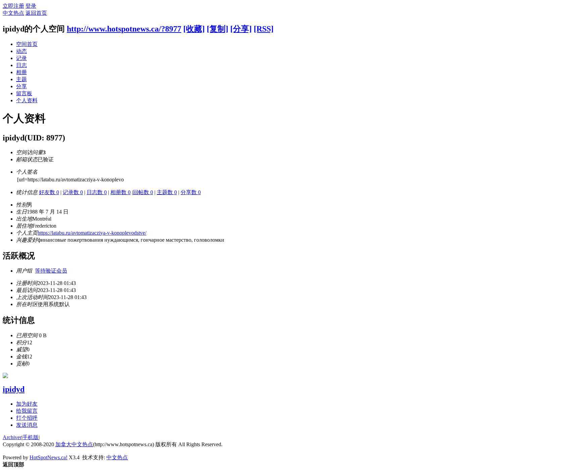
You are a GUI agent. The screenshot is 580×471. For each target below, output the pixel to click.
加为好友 (27, 404)
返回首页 (36, 13)
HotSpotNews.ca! (48, 457)
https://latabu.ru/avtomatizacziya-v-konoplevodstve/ (92, 233)
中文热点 (13, 13)
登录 (31, 6)
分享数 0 (191, 192)
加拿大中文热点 (74, 444)
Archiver (12, 437)
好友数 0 (49, 192)
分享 (21, 86)
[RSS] (264, 28)
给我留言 (27, 411)
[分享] (241, 28)
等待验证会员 (51, 271)
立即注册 (13, 6)
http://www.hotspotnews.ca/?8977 (124, 28)
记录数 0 (73, 192)
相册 (21, 72)
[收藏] (194, 28)
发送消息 (27, 425)
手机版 (30, 437)
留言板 (24, 93)
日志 (21, 65)
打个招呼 (27, 418)
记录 (21, 58)
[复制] (217, 28)
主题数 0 (167, 192)
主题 (21, 79)
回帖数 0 (143, 192)
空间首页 (27, 44)
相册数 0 (120, 192)
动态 (21, 51)
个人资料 (27, 100)
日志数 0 (97, 192)
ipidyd (14, 389)
